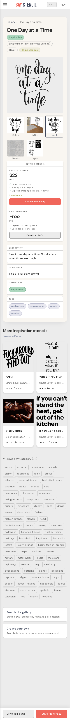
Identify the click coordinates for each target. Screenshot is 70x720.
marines (36, 551)
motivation (17, 306)
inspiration (15, 37)
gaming (42, 525)
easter (8, 512)
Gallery (11, 22)
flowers (31, 518)
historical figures (30, 532)
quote (53, 306)
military (9, 557)
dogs (49, 506)
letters (8, 544)
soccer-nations (26, 583)
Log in (63, 4)
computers (33, 499)
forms (30, 525)
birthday (10, 486)
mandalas (10, 551)
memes (50, 551)
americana (38, 467)
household (25, 538)
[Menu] (5, 5)
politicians (57, 570)
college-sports (13, 499)
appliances (23, 473)
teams (57, 590)
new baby (49, 564)
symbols (44, 590)
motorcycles (25, 557)
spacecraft (46, 583)
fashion (39, 512)
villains (34, 596)
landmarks (59, 538)
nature (25, 564)
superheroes (27, 590)
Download (16, 713)
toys (22, 596)
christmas (44, 493)
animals (52, 467)
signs (57, 577)
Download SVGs (35, 235)
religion (23, 577)
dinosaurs (23, 506)
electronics (23, 512)
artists (48, 473)
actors (8, 467)
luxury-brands (25, 544)
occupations (12, 570)
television (10, 596)
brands (35, 486)
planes (43, 570)
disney (38, 506)
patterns (29, 570)
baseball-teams (28, 480)
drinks (60, 506)
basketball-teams (52, 480)
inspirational (37, 306)
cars (46, 486)
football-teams (13, 525)
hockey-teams (53, 532)
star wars (10, 590)
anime (8, 473)
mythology (11, 564)
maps (24, 551)
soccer (9, 583)
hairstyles (56, 525)
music (40, 557)
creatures (49, 499)
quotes (15, 313)
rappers (9, 577)
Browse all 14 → (12, 336)
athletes (9, 480)
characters (28, 493)
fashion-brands (14, 518)
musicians (53, 557)
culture (9, 506)
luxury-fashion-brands (51, 544)
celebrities (11, 493)
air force (22, 467)
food (43, 518)
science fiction (40, 577)
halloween (10, 532)
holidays (9, 538)
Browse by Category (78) (21, 459)
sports (61, 583)
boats (22, 486)
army (37, 473)
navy (36, 564)
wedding (47, 596)
